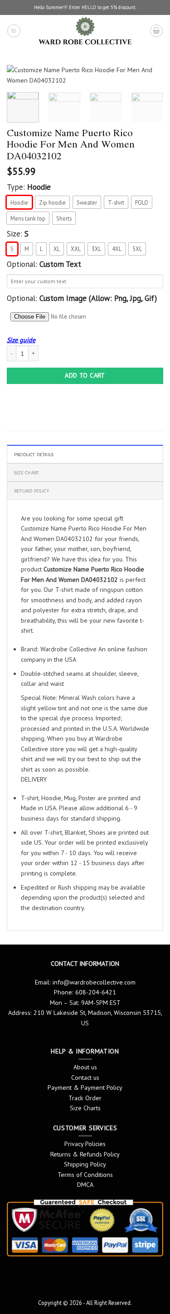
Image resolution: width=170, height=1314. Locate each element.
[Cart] (156, 31)
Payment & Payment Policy (85, 1087)
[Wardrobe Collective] (85, 31)
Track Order (85, 1098)
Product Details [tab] (33, 454)
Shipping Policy (85, 1164)
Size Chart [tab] (26, 472)
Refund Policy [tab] (31, 490)
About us (85, 1067)
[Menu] (13, 31)
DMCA (85, 1185)
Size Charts (85, 1108)
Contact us (85, 1077)
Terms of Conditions (85, 1175)
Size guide (21, 340)
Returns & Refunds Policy (85, 1154)
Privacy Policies (85, 1144)
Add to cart (85, 375)
